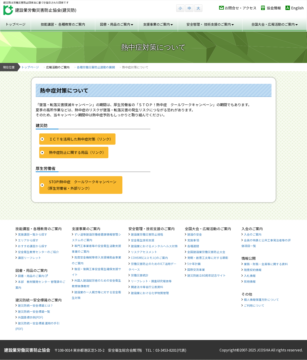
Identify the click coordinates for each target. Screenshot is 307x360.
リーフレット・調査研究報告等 (151, 281)
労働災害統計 (139, 275)
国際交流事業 (196, 269)
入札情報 (250, 275)
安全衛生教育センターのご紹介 (38, 252)
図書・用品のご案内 (31, 276)
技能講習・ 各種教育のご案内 (63, 24)
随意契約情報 (252, 270)
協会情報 (274, 7)
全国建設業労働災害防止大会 (206, 252)
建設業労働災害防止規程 (147, 234)
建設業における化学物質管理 (150, 293)
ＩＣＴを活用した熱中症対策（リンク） (81, 139)
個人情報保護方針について (261, 299)
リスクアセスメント (144, 252)
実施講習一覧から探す (32, 234)
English (297, 7)
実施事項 (193, 240)
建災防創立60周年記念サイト (206, 275)
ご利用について (254, 305)
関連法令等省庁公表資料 (147, 287)
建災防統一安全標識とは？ (35, 305)
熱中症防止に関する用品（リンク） (77, 152)
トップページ (15, 24)
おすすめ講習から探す (32, 246)
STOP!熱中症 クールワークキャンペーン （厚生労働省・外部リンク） (83, 185)
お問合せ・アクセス (240, 7)
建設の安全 (194, 234)
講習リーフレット (29, 258)
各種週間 (193, 246)
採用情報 (250, 281)
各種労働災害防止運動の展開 (96, 67)
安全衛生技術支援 (142, 240)
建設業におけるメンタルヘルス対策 (154, 246)
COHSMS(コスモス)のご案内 (149, 258)
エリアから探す (28, 240)
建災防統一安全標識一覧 (34, 311)
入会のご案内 (252, 234)
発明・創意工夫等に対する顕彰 (207, 258)
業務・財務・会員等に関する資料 (266, 264)
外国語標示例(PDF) (30, 317)
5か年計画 (194, 264)
